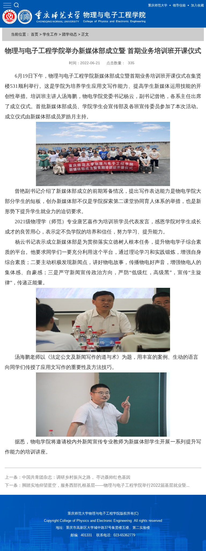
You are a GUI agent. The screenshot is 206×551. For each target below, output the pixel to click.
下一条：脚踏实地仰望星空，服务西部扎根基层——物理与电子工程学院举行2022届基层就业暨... (97, 485)
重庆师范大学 (157, 5)
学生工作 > (52, 34)
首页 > (36, 34)
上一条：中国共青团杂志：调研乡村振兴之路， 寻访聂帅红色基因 (67, 477)
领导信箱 (179, 5)
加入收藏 (197, 5)
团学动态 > (71, 34)
